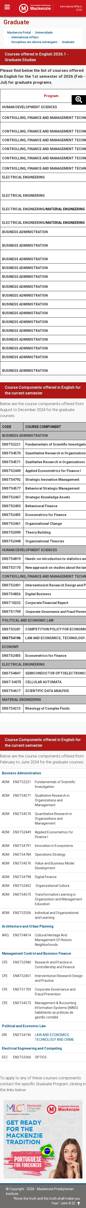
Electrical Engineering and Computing (32, 1048)
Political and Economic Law (24, 1026)
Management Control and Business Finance (36, 953)
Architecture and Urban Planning (28, 926)
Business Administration (21, 773)
